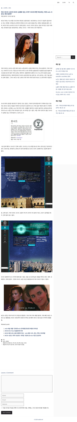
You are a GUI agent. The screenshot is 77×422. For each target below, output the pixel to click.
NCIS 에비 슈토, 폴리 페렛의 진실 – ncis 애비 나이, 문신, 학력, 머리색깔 (25, 333)
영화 (58, 2)
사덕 (57, 105)
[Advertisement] (26, 91)
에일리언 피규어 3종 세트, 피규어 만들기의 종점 (13, 344)
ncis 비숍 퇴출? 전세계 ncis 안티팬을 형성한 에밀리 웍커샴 (21, 328)
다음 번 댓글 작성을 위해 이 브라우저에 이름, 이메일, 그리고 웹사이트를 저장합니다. (26, 408)
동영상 (7, 341)
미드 (10, 8)
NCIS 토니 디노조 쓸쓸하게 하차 (14, 331)
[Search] (73, 57)
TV (69, 2)
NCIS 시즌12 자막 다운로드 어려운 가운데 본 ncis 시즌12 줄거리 (23, 335)
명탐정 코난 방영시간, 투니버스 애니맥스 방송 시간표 (14, 343)
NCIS (4, 341)
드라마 (63, 2)
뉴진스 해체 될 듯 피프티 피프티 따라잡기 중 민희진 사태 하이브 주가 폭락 (65, 81)
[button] (73, 2)
